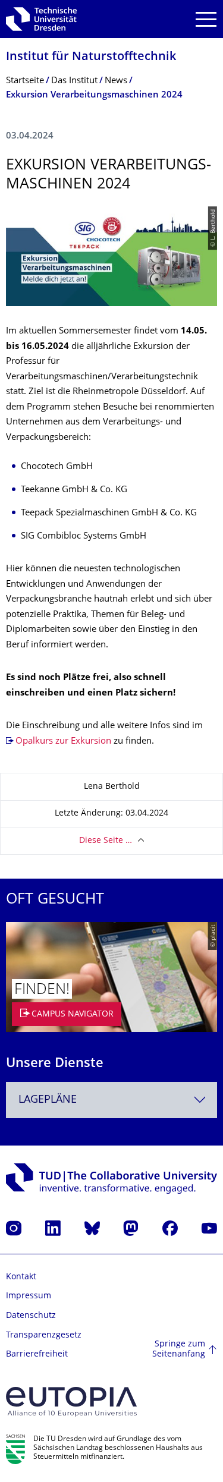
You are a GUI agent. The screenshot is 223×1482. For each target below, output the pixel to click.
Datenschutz (31, 1316)
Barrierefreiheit (37, 1354)
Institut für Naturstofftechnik (91, 57)
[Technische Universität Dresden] (41, 19)
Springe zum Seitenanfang (178, 1350)
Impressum (28, 1296)
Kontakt (21, 1277)
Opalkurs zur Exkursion (63, 741)
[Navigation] (206, 19)
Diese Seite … (105, 841)
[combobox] (111, 1100)
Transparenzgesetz (43, 1335)
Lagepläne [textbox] (47, 1100)
